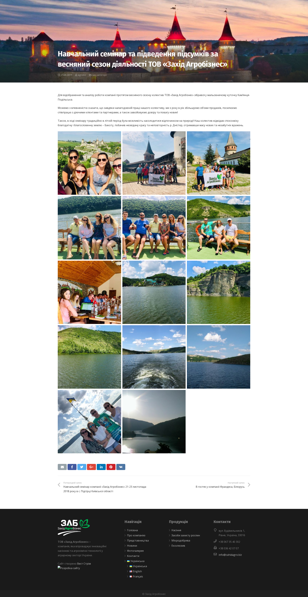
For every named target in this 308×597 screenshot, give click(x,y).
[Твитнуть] (81, 467)
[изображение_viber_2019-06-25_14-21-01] (154, 292)
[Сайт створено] (69, 568)
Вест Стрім (84, 563)
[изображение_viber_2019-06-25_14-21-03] (218, 227)
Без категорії (99, 74)
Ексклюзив (178, 545)
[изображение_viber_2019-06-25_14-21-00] (218, 292)
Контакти (133, 556)
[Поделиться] (72, 467)
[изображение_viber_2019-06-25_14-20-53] (154, 421)
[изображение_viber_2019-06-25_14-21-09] (154, 163)
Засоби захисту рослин (185, 535)
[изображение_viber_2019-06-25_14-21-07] (218, 163)
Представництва (138, 540)
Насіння (176, 530)
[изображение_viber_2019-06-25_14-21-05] (154, 227)
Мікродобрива (180, 540)
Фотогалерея (135, 551)
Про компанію (136, 535)
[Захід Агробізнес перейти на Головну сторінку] (74, 534)
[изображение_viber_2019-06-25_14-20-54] (89, 421)
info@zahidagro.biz (230, 555)
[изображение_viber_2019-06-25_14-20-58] (89, 357)
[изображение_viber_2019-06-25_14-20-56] (218, 357)
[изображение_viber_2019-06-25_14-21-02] (89, 292)
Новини (132, 545)
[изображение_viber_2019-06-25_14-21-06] (89, 227)
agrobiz (82, 74)
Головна (132, 530)
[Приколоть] (111, 467)
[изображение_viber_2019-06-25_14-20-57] (154, 357)
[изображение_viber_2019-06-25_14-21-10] (89, 163)
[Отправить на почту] (62, 467)
